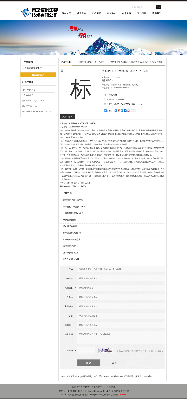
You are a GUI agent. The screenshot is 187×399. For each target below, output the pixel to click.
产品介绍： (67, 117)
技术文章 (126, 13)
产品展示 (96, 13)
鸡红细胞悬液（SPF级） (74, 200)
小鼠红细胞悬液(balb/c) (73, 213)
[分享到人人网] (125, 110)
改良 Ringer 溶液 (28, 90)
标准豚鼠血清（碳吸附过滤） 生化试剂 (84, 376)
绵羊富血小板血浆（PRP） (75, 206)
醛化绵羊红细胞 (70, 226)
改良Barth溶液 (27, 95)
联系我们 (156, 13)
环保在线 (116, 391)
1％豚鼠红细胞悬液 (71, 239)
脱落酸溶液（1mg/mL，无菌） (34, 101)
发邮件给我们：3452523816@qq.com (124, 104)
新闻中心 (111, 13)
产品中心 (102, 62)
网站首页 (66, 13)
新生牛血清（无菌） (72, 259)
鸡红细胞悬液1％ (70, 246)
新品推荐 (29, 82)
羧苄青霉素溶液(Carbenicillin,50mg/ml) (37, 111)
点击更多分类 (38, 75)
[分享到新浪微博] (118, 110)
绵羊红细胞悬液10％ (72, 233)
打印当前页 (112, 95)
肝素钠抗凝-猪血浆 (71, 252)
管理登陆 (125, 391)
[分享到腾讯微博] (122, 110)
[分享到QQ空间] (115, 110)
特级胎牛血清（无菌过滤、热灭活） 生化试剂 (131, 376)
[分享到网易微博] (128, 110)
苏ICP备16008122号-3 (75, 391)
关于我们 (81, 13)
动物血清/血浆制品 (33, 68)
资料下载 (141, 13)
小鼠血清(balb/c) (70, 220)
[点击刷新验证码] (105, 350)
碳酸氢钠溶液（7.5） (30, 106)
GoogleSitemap (95, 391)
